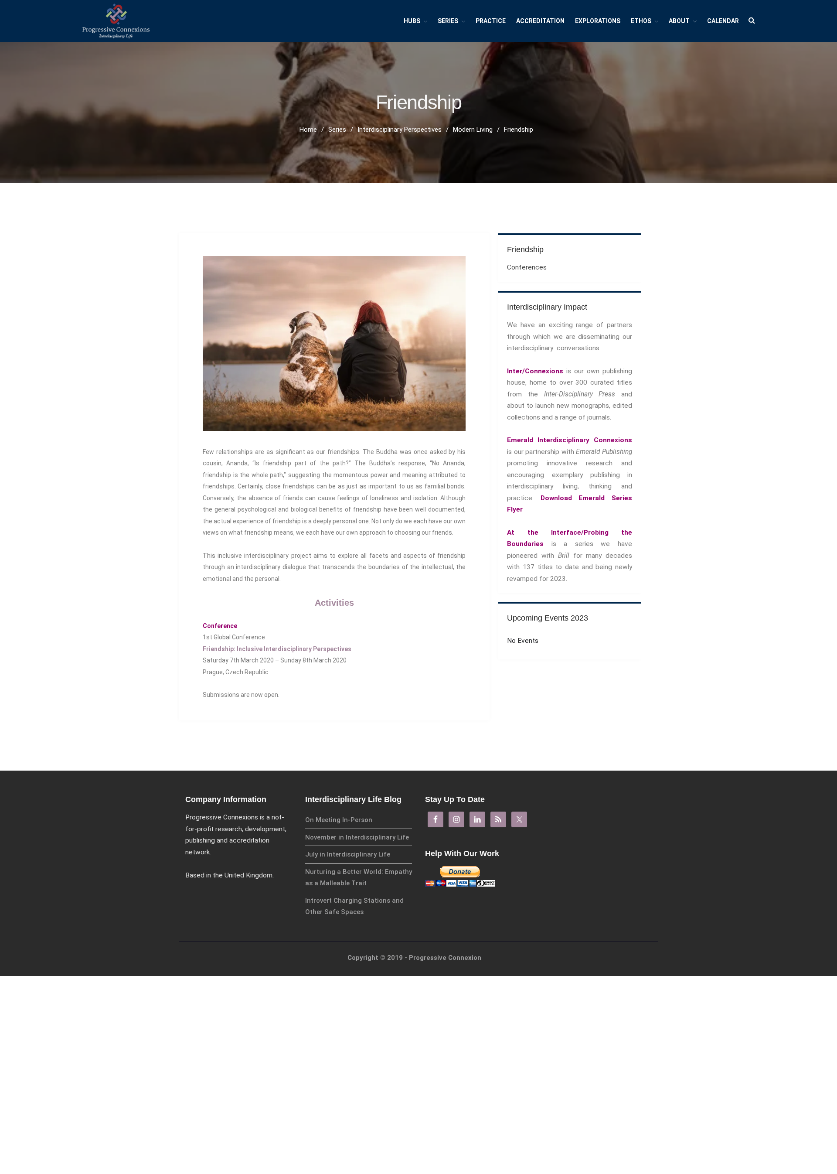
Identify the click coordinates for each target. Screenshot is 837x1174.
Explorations (597, 20)
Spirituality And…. (764, 1001)
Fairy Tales (756, 1038)
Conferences (527, 267)
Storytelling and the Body (774, 1051)
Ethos (641, 20)
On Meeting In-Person (338, 820)
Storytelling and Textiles (773, 1075)
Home (308, 129)
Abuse (750, 1153)
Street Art (756, 976)
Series (753, 1114)
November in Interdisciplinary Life (357, 837)
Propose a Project (765, 1100)
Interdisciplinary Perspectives (779, 1128)
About (679, 20)
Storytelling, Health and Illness (780, 1063)
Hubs (412, 20)
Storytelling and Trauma (773, 1088)
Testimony (756, 988)
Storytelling (757, 1026)
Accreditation (540, 20)
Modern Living (760, 1140)
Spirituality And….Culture (773, 1013)
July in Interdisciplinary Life (347, 854)
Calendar (723, 20)
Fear (748, 1165)
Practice (491, 20)
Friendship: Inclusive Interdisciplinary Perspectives (277, 648)
